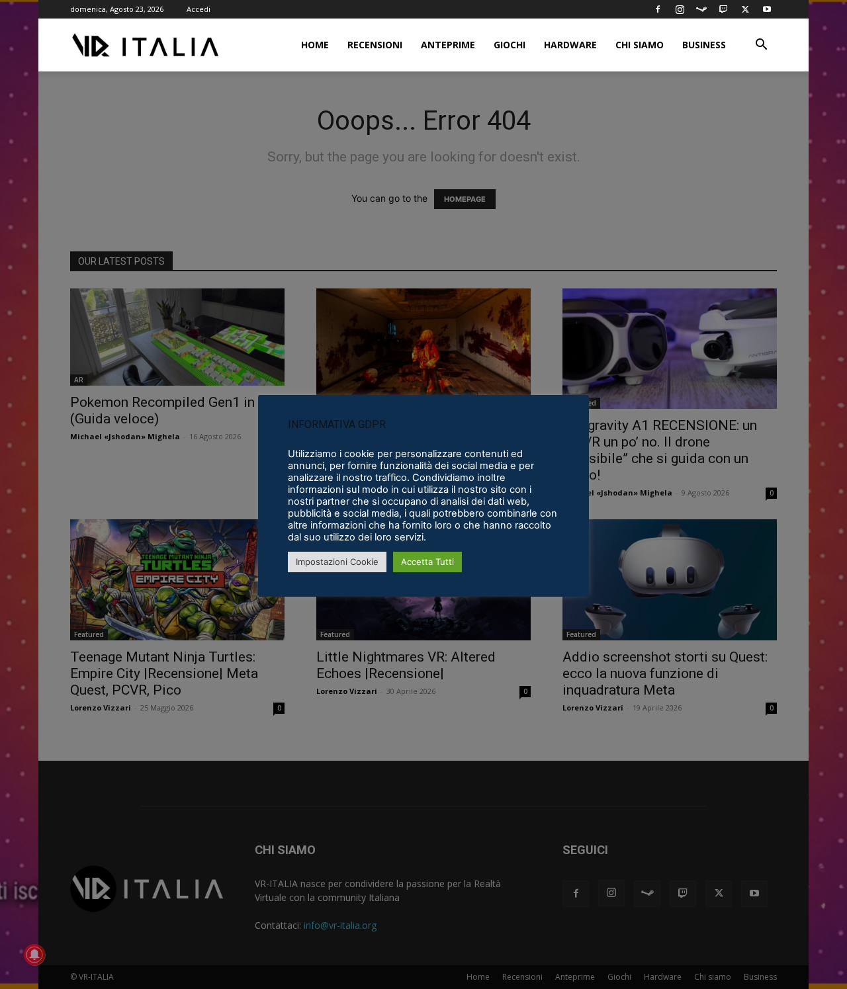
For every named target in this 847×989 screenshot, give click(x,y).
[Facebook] (658, 9)
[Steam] (701, 9)
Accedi (198, 9)
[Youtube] (767, 9)
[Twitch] (723, 9)
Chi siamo (639, 44)
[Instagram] (680, 9)
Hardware (570, 44)
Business (704, 44)
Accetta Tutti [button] (427, 561)
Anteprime (448, 44)
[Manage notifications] (34, 954)
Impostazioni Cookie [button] (337, 561)
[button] (761, 46)
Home (315, 44)
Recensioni (374, 44)
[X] (745, 9)
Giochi (509, 44)
